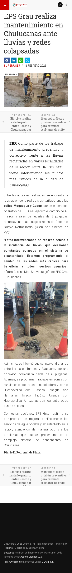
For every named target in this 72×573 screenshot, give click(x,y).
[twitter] (27, 60)
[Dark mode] (66, 4)
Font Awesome (12, 561)
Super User (12, 65)
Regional (8, 548)
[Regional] (19, 5)
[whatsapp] (20, 60)
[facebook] (7, 60)
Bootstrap (9, 552)
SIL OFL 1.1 (47, 561)
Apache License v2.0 (31, 556)
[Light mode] (60, 4)
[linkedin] (14, 60)
